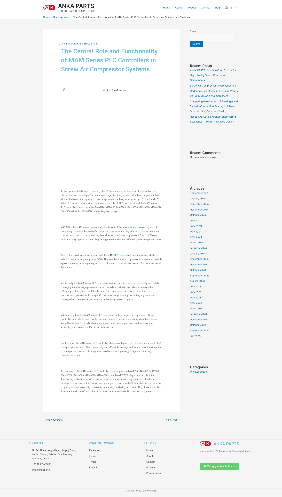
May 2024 (195, 231)
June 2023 (196, 292)
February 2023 (198, 314)
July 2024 (195, 220)
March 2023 (197, 308)
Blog (217, 7)
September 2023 (200, 275)
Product (191, 7)
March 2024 (197, 242)
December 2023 (199, 258)
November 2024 (199, 209)
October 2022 (198, 324)
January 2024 (198, 253)
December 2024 (199, 204)
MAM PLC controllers (119, 255)
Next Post (173, 419)
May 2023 (195, 297)
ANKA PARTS (76, 5)
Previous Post (53, 419)
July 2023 (195, 286)
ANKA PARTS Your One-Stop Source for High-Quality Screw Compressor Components (213, 75)
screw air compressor (134, 227)
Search (194, 31)
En (230, 7)
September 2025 (199, 192)
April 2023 (196, 302)
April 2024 (196, 236)
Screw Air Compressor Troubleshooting (214, 85)
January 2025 (198, 198)
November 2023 (199, 264)
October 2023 (198, 270)
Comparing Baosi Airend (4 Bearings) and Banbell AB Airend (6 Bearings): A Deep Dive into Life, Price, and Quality (214, 106)
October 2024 (198, 214)
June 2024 (196, 226)
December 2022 (199, 319)
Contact (205, 7)
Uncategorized (69, 43)
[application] (234, 7)
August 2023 (197, 280)
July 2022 (195, 336)
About (178, 7)
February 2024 (198, 248)
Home (166, 7)
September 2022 (199, 330)
